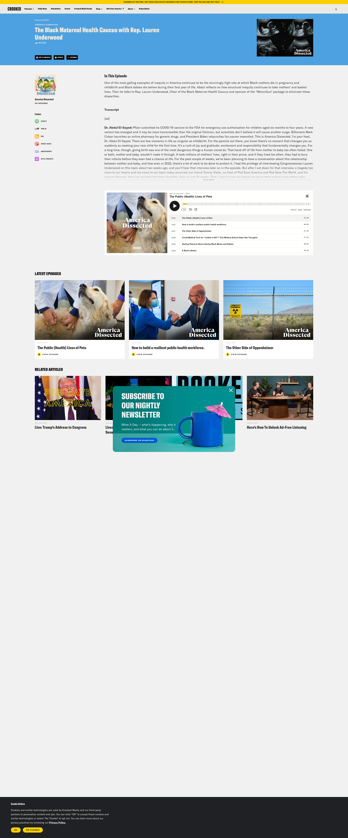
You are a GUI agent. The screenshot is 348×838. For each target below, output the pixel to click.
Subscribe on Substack (139, 440)
